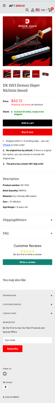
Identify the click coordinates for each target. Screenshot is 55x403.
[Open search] (27, 10)
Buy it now (27, 132)
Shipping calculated (21, 104)
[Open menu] (4, 5)
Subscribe (12, 348)
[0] (50, 10)
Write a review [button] (27, 262)
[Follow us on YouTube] (5, 374)
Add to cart (27, 123)
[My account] (32, 10)
